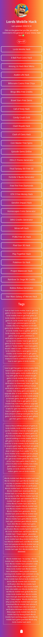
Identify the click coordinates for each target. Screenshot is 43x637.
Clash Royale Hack (21, 126)
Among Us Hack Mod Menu (21, 66)
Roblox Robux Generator (21, 288)
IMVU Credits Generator (21, 219)
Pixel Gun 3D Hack (21, 245)
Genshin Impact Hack (21, 202)
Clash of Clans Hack (21, 134)
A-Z (21, 41)
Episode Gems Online (21, 151)
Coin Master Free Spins (21, 143)
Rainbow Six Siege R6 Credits (21, 279)
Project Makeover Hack (21, 270)
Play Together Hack (21, 253)
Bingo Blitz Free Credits (21, 91)
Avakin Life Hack (21, 74)
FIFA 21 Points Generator (21, 160)
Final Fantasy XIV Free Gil (21, 168)
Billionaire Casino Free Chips (21, 83)
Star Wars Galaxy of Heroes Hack (21, 296)
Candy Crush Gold (21, 117)
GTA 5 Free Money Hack (21, 194)
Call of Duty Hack (21, 108)
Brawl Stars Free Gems (21, 100)
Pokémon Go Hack (21, 262)
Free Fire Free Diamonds (21, 185)
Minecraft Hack (21, 228)
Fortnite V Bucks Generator (21, 177)
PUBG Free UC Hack (21, 236)
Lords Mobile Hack (21, 49)
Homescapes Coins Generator (21, 211)
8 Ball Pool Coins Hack (21, 57)
